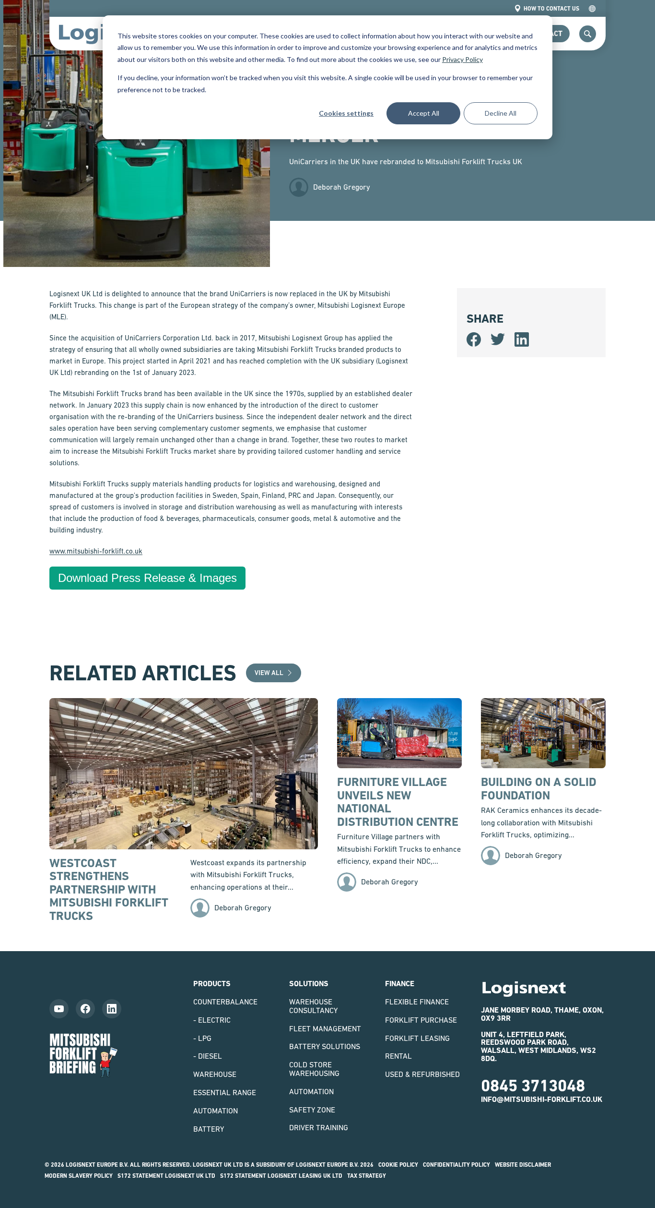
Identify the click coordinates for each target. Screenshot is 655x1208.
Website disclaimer (523, 1164)
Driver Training (318, 1127)
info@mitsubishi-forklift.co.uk (541, 1099)
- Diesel (207, 1055)
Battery (208, 1128)
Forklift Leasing (417, 1038)
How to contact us (551, 8)
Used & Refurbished (422, 1074)
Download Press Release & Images (147, 577)
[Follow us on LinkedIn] (111, 1008)
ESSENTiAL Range (224, 1092)
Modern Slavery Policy (79, 1175)
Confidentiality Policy (456, 1164)
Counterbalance (225, 1001)
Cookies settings (346, 113)
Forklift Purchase (421, 1019)
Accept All (423, 113)
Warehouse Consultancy (313, 1006)
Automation (215, 1110)
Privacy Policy (462, 59)
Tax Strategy (366, 1175)
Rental (398, 1055)
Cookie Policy (398, 1164)
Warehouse (214, 1074)
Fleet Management (325, 1028)
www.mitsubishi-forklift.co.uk (95, 551)
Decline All (500, 113)
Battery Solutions (324, 1046)
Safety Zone (312, 1109)
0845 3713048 (533, 1085)
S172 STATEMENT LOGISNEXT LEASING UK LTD (281, 1175)
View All (269, 672)
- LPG (202, 1038)
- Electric (212, 1019)
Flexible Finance (417, 1001)
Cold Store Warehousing (314, 1068)
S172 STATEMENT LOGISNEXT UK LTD (166, 1175)
